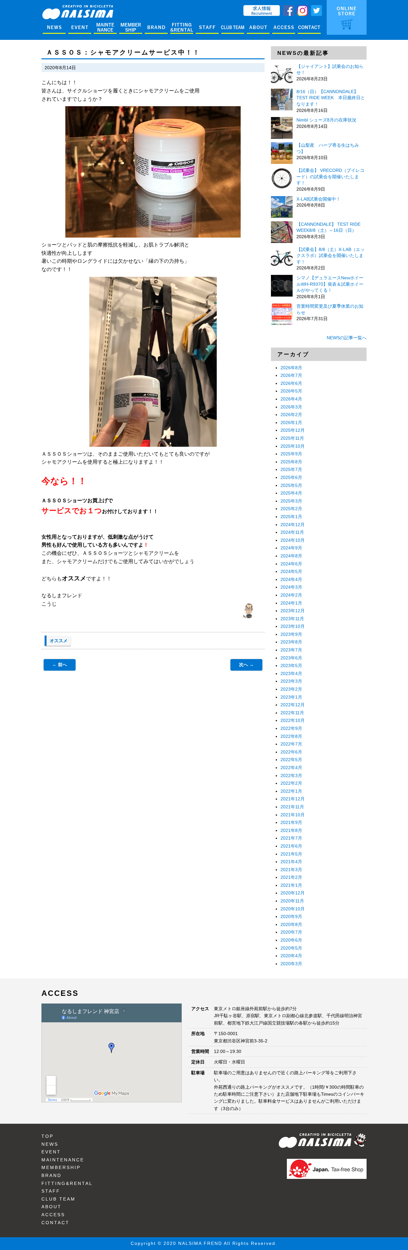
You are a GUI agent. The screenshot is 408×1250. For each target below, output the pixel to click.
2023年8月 (291, 641)
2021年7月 (291, 838)
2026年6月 (291, 383)
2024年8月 (291, 555)
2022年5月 (291, 759)
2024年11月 (292, 532)
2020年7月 (291, 932)
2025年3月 (291, 501)
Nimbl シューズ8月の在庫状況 (326, 119)
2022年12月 (292, 704)
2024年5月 (291, 571)
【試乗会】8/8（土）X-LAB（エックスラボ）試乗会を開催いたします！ (330, 255)
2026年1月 (291, 422)
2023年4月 (291, 673)
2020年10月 (292, 908)
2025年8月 (291, 461)
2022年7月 (291, 743)
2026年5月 (291, 390)
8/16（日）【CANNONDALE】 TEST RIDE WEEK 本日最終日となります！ (330, 98)
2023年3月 (291, 681)
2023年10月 (292, 626)
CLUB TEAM (58, 1199)
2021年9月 (291, 822)
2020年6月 (291, 940)
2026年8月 (291, 367)
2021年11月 (292, 806)
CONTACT (55, 1222)
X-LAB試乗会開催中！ (318, 199)
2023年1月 (291, 697)
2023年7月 (291, 649)
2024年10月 (292, 540)
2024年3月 (291, 587)
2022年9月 (291, 728)
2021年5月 (291, 854)
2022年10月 (292, 720)
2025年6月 (291, 477)
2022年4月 (291, 767)
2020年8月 (291, 924)
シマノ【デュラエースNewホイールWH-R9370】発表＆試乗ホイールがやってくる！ (329, 284)
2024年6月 (291, 563)
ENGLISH (230, 8)
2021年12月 (292, 798)
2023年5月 (291, 665)
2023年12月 (292, 610)
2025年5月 (291, 485)
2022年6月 (291, 751)
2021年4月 (291, 861)
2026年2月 (291, 414)
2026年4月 (291, 398)
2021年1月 (291, 885)
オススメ (59, 640)
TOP (47, 1136)
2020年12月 (292, 892)
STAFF (50, 1191)
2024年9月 (291, 547)
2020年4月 (291, 955)
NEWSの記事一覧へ (347, 337)
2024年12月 (292, 524)
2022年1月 (291, 791)
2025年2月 (291, 508)
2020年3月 (291, 963)
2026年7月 (291, 375)
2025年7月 (291, 469)
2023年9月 (291, 634)
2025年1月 (291, 516)
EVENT (51, 1151)
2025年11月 (292, 438)
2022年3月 (291, 775)
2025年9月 (291, 453)
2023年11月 (292, 618)
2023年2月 (291, 689)
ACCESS (53, 1214)
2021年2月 (291, 877)
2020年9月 (291, 916)
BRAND (51, 1175)
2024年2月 (291, 595)
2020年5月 (291, 948)
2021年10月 (292, 814)
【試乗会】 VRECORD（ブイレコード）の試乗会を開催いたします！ (330, 176)
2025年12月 (292, 430)
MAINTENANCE (62, 1159)
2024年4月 (291, 579)
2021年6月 (291, 846)
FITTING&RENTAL (67, 1183)
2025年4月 (291, 493)
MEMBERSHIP (61, 1167)
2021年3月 (291, 869)
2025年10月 (292, 446)
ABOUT (51, 1206)
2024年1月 (291, 603)
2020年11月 (292, 900)
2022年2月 (291, 783)
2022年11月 (292, 712)
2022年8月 (291, 736)
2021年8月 (291, 830)
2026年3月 (291, 406)
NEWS (49, 1144)
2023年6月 (291, 657)
